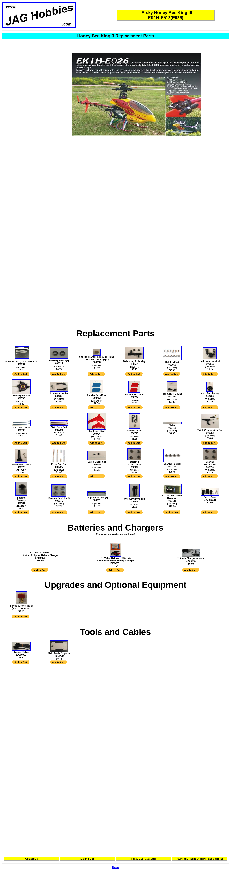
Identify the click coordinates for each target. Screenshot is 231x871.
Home (115, 867)
